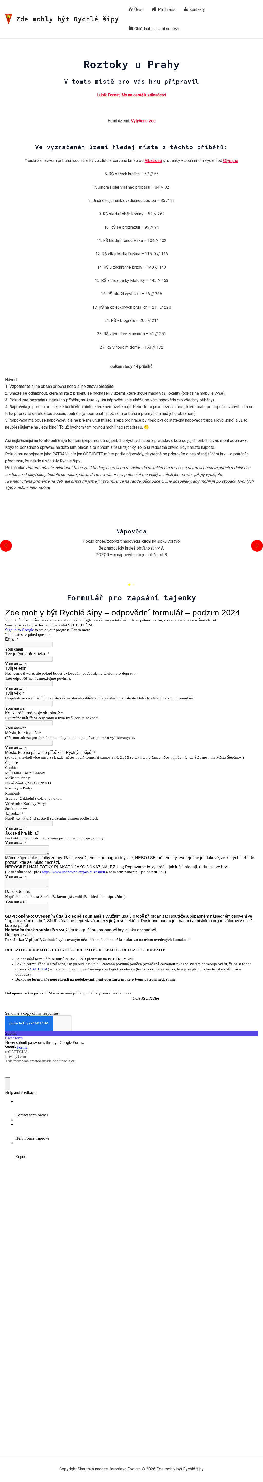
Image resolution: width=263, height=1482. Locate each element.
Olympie (230, 160)
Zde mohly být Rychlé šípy (67, 19)
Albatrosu (153, 160)
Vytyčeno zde (143, 120)
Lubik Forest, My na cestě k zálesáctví (131, 95)
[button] (129, 585)
